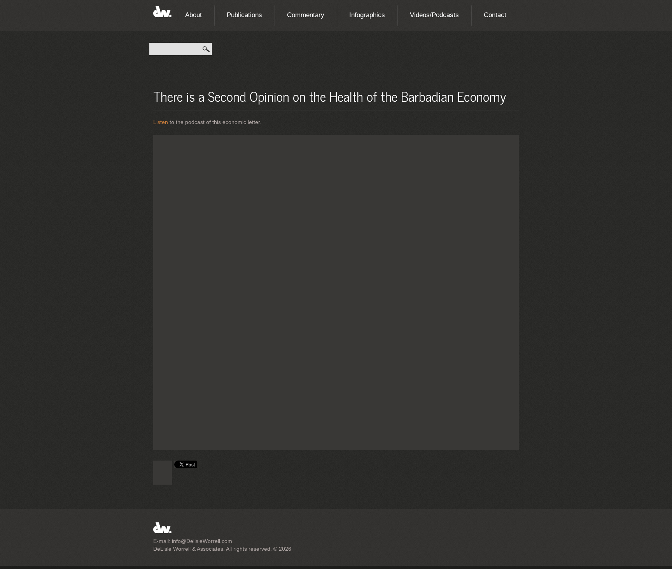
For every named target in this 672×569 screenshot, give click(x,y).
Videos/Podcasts (434, 15)
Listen (160, 122)
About (193, 15)
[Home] (162, 10)
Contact (495, 15)
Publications (244, 15)
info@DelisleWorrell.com (202, 541)
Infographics (367, 15)
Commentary (305, 15)
